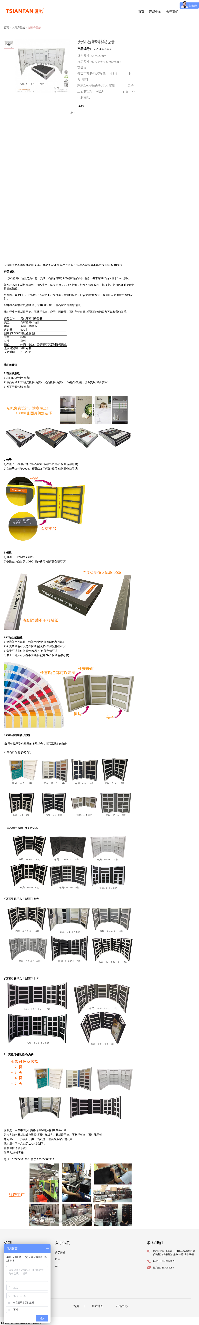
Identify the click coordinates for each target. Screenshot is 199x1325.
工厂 (57, 1265)
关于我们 (172, 11)
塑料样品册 (34, 27)
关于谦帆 (60, 1252)
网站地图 (97, 1306)
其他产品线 (18, 27)
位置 (57, 1259)
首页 (141, 11)
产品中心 (155, 11)
